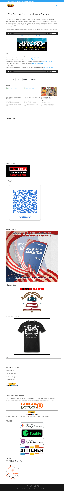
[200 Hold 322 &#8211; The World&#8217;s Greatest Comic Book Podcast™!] (49, 91)
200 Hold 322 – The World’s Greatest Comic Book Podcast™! (48, 98)
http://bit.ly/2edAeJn (39, 56)
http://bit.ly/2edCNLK (43, 69)
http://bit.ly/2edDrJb (48, 67)
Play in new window (16, 74)
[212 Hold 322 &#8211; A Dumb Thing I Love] (32, 91)
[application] (32, 33)
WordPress (44, 489)
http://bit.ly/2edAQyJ (35, 58)
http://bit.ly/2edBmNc (30, 59)
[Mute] (51, 33)
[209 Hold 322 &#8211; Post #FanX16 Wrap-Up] (14, 91)
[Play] (8, 33)
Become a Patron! (11, 392)
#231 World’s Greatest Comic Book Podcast (32, 36)
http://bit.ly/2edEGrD (37, 63)
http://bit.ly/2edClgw (47, 61)
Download (24, 74)
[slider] (54, 33)
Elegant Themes (28, 489)
